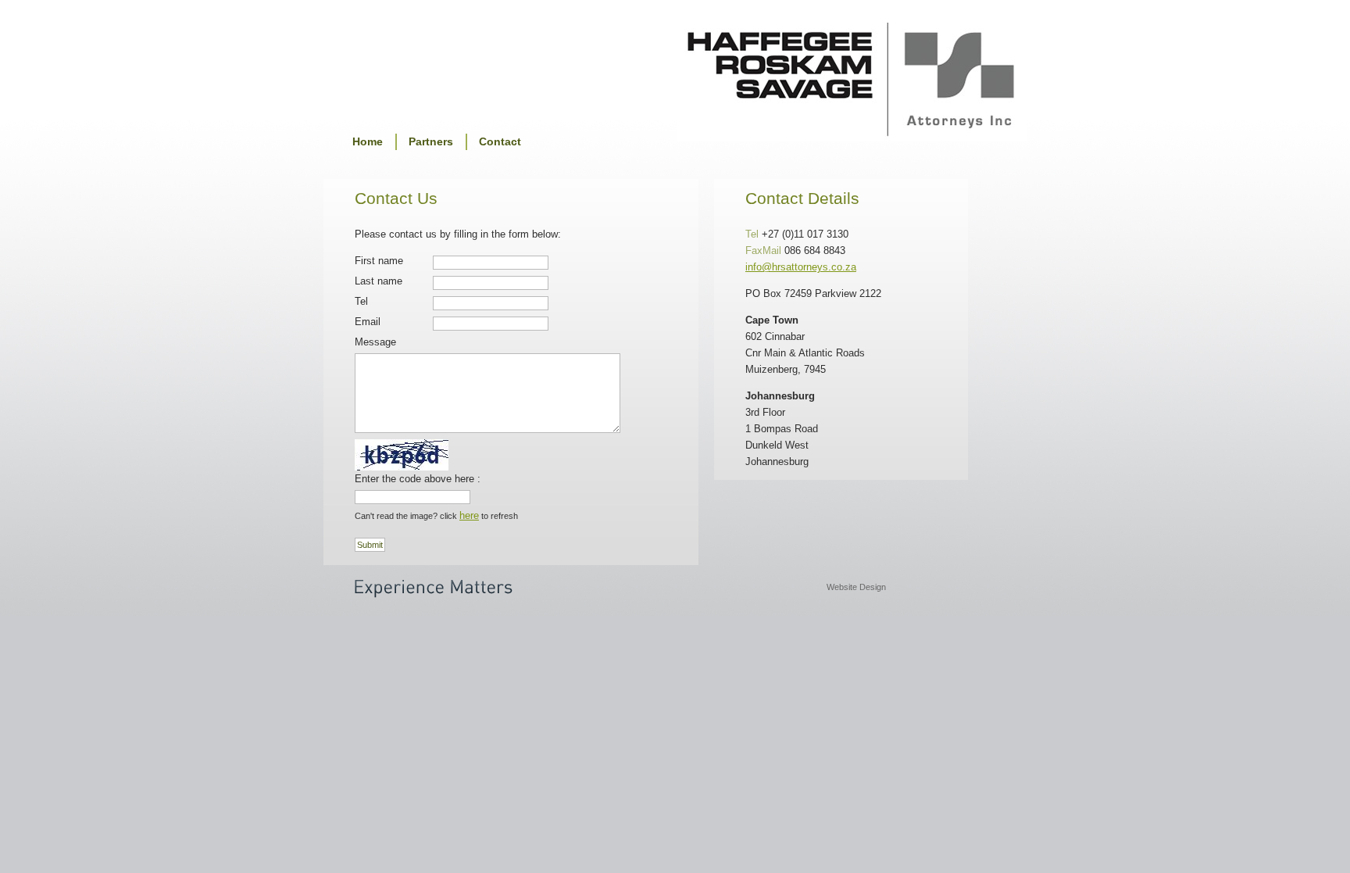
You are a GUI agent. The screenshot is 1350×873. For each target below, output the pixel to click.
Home (367, 141)
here (469, 515)
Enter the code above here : (417, 479)
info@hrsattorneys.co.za (800, 267)
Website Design (856, 587)
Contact (500, 141)
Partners (431, 141)
